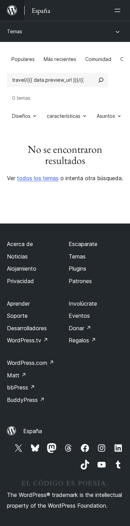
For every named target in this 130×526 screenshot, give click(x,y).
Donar (80, 328)
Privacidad (20, 281)
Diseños (21, 116)
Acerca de (20, 243)
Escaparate (83, 243)
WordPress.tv (27, 340)
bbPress (21, 387)
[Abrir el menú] (119, 10)
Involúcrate (83, 303)
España (32, 431)
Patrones (80, 281)
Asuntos (106, 116)
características (63, 116)
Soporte (17, 315)
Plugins (77, 268)
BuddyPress (26, 399)
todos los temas (38, 178)
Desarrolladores (27, 328)
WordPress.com (30, 362)
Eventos (79, 315)
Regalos (82, 340)
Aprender (18, 303)
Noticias (17, 256)
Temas (14, 31)
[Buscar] (101, 80)
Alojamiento (21, 268)
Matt (16, 375)
